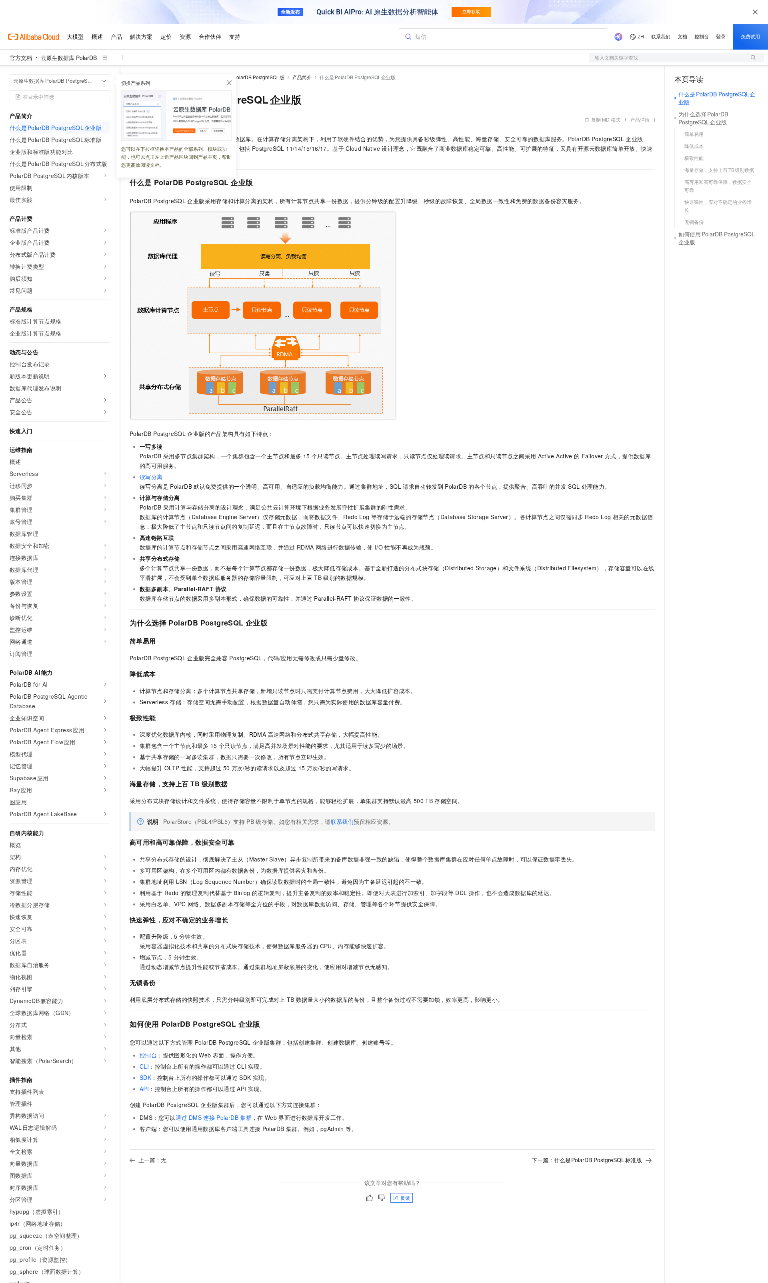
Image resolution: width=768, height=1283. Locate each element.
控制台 (148, 1055)
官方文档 (21, 58)
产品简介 (302, 77)
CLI (144, 1066)
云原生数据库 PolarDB (69, 58)
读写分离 (151, 477)
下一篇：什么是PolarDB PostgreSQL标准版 (587, 1160)
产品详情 (640, 119)
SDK (145, 1077)
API (144, 1089)
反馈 (405, 1197)
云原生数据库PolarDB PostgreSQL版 (244, 77)
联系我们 (342, 821)
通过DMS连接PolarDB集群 (214, 1117)
